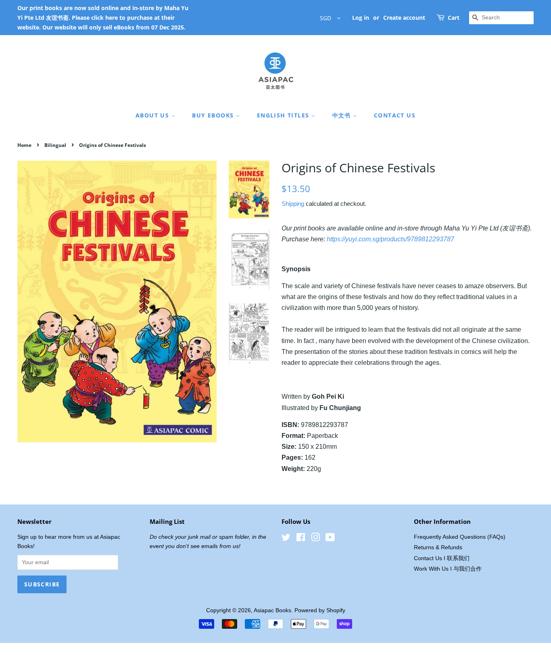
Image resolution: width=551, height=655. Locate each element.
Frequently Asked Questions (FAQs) (459, 537)
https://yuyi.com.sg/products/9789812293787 (390, 239)
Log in (360, 17)
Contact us (394, 115)
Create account (404, 17)
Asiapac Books (272, 610)
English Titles (284, 115)
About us (153, 115)
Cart (453, 17)
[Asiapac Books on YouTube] (330, 539)
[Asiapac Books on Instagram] (315, 539)
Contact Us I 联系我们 (442, 558)
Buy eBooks (214, 115)
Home (24, 145)
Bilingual (55, 145)
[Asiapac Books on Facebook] (300, 539)
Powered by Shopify (319, 610)
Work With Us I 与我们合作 (448, 569)
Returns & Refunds (438, 547)
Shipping (293, 203)
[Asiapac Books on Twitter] (286, 539)
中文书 (342, 115)
